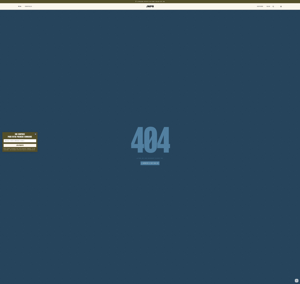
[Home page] (150, 6)
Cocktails (28, 6)
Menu (19, 6)
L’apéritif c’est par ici (150, 163)
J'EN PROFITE (20, 145)
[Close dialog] (35, 134)
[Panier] (280, 6)
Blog (268, 6)
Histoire (260, 6)
